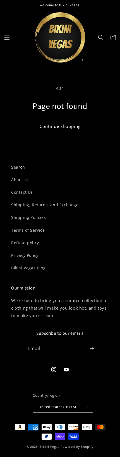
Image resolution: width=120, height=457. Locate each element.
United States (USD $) (57, 406)
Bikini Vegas (49, 446)
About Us (20, 179)
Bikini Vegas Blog (28, 268)
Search (18, 167)
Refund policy (25, 242)
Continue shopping (60, 126)
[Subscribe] (92, 348)
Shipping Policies (28, 217)
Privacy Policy (24, 255)
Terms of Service (28, 230)
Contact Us (22, 192)
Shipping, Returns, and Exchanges (46, 204)
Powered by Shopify (77, 446)
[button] (7, 37)
